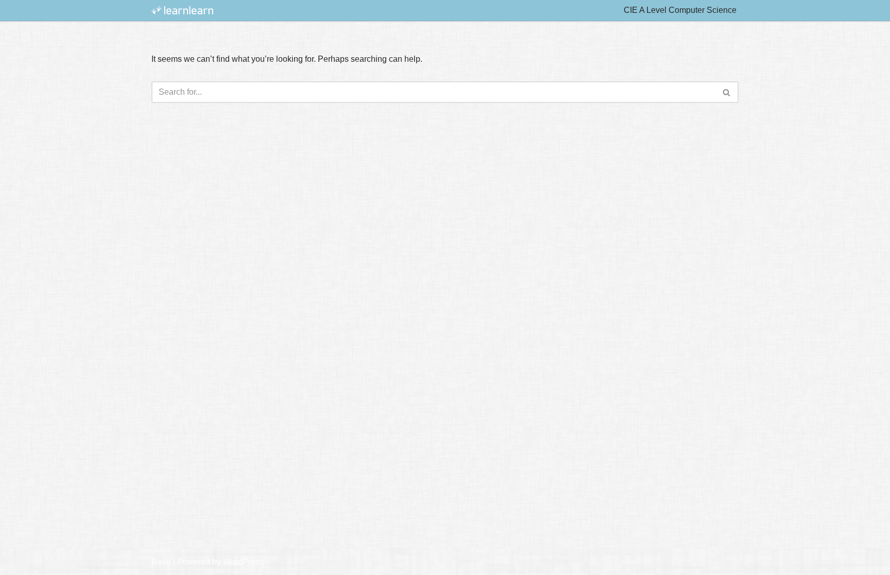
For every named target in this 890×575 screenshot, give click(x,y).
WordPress (243, 561)
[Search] (727, 92)
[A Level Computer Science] (182, 10)
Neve (161, 561)
